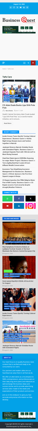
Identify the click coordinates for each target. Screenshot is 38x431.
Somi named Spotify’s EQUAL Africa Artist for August (19, 267)
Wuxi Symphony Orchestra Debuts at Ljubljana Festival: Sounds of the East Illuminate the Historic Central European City (19, 233)
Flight (20, 336)
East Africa (14, 336)
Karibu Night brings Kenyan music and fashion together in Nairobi (16, 141)
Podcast (6, 308)
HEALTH (16, 95)
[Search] (28, 63)
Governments (8, 95)
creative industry (14, 304)
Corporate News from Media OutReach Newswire (17, 242)
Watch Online (33, 62)
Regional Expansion (9, 341)
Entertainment (25, 304)
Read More (7, 123)
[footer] (19, 30)
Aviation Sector (25, 334)
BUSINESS (6, 336)
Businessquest (11, 426)
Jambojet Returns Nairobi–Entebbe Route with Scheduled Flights (19, 331)
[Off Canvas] (3, 63)
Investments (24, 97)
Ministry (6, 100)
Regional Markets (21, 341)
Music (29, 306)
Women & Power (14, 276)
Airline (6, 334)
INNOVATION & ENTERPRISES (11, 97)
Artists (6, 274)
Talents (6, 276)
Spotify (28, 274)
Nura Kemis (9, 110)
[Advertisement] (19, 47)
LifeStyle (23, 306)
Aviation (17, 334)
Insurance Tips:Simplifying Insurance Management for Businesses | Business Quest (17, 171)
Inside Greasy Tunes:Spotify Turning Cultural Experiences (19, 299)
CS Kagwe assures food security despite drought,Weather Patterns (17, 185)
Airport (12, 334)
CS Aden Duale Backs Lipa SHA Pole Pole (19, 91)
